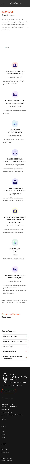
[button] (9, 391)
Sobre (3, 431)
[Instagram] (6, 419)
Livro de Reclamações (7, 460)
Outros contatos (5, 452)
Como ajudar (4, 449)
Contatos (7, 398)
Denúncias (4, 437)
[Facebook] (3, 419)
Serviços (3, 434)
